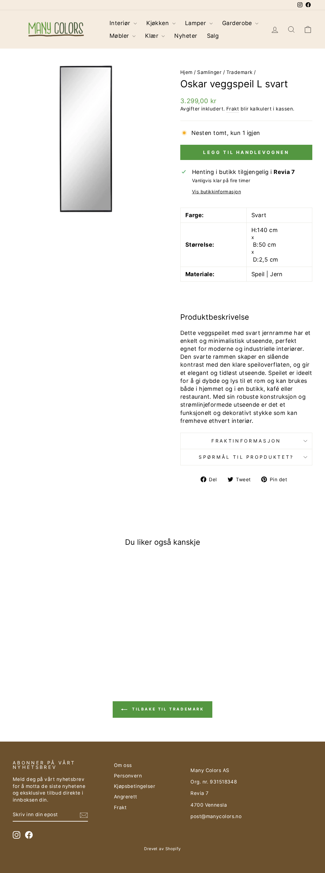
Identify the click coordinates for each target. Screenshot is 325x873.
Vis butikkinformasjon (216, 191)
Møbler (120, 35)
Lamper (196, 23)
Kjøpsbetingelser (134, 786)
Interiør (120, 23)
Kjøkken (158, 23)
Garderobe (238, 23)
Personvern (128, 776)
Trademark (239, 72)
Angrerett (125, 797)
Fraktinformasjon (246, 440)
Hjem (186, 72)
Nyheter (185, 35)
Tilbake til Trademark (167, 709)
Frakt (232, 109)
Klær (152, 35)
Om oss (123, 765)
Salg (213, 35)
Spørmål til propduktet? (246, 457)
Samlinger (209, 72)
